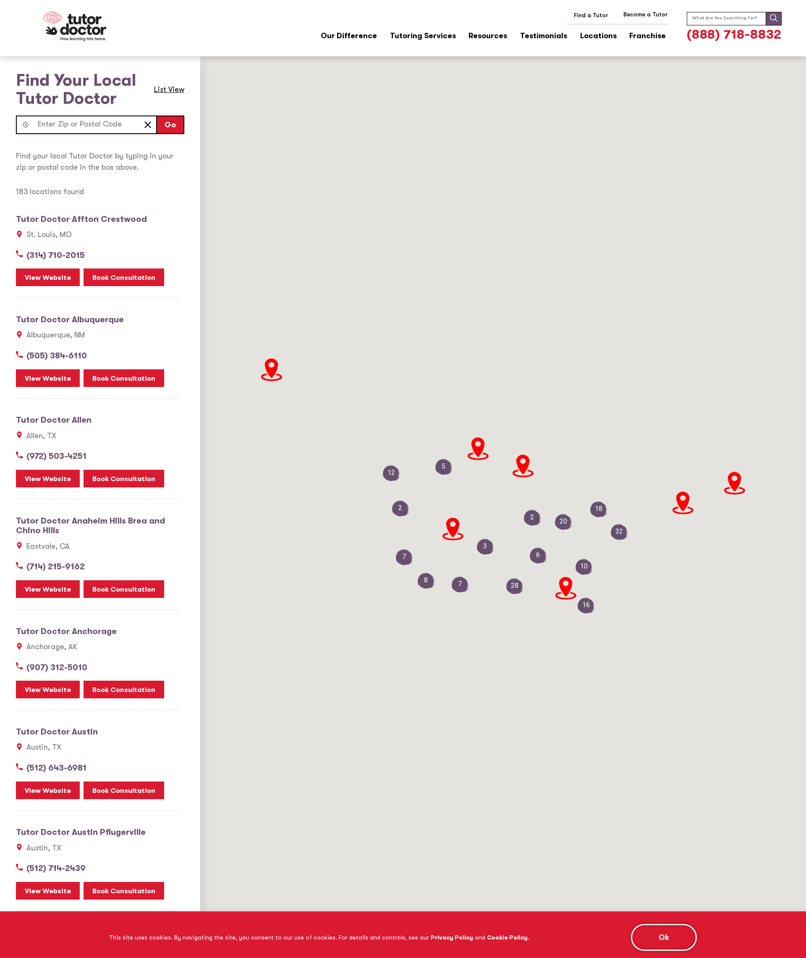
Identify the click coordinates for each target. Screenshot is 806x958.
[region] (403, 934)
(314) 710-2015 (55, 255)
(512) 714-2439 (56, 868)
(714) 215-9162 (55, 566)
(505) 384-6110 (56, 356)
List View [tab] (169, 89)
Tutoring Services (423, 36)
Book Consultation (123, 278)
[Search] (774, 18)
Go (170, 125)
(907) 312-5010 (56, 667)
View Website (48, 278)
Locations (598, 36)
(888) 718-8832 (734, 34)
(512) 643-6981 (56, 768)
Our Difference (349, 36)
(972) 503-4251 (56, 456)
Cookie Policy (507, 937)
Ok (664, 937)
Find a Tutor (591, 15)
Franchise (647, 36)
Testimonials (543, 36)
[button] (25, 124)
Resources (487, 36)
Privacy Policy (452, 937)
